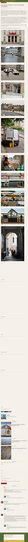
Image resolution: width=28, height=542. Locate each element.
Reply (5, 493)
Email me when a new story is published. (5, 478)
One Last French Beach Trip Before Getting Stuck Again (18, 425)
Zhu (7, 495)
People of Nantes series (15, 28)
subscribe (14, 481)
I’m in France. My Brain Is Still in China (19, 448)
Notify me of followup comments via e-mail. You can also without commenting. (10, 481)
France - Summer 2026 (14, 438)
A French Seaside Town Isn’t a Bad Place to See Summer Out (19, 441)
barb (4, 487)
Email (1, 473)
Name (2, 470)
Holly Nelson (6, 501)
